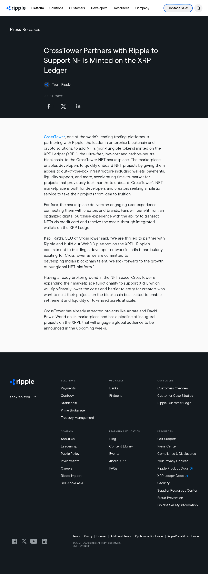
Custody (67, 396)
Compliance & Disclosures (176, 454)
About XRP (117, 461)
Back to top (20, 397)
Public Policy (70, 454)
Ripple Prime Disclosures (149, 536)
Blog (112, 439)
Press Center (167, 446)
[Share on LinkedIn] (78, 106)
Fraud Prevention (170, 498)
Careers (66, 468)
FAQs (113, 468)
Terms (76, 536)
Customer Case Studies (175, 396)
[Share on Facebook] (49, 106)
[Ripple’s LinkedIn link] (44, 541)
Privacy (88, 536)
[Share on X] (63, 106)
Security (163, 483)
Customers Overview (172, 388)
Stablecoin (69, 403)
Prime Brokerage (73, 410)
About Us (68, 439)
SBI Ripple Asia (72, 483)
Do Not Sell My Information (177, 505)
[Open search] (198, 8)
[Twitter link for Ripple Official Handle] (25, 541)
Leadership (69, 446)
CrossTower (54, 137)
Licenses (102, 536)
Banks (113, 388)
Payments (68, 388)
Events (114, 454)
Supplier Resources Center (177, 490)
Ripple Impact (71, 476)
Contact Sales (178, 8)
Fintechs (115, 396)
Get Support (167, 439)
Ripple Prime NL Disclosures (183, 536)
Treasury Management (77, 418)
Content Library (121, 446)
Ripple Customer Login (174, 403)
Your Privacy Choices (172, 461)
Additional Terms (121, 536)
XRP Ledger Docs (170, 476)
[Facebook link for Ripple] (16, 541)
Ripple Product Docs (173, 468)
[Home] (16, 8)
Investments (70, 461)
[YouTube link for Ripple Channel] (34, 541)
